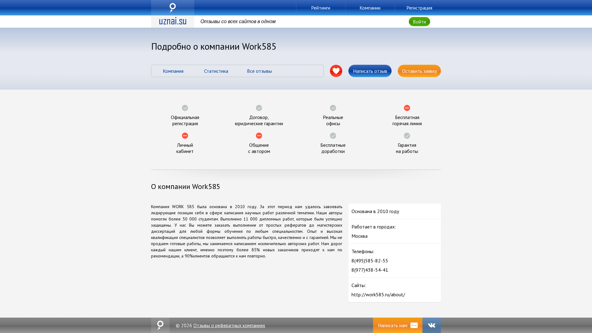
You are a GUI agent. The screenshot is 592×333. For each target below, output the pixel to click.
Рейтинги (320, 8)
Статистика (216, 71)
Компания (173, 71)
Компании (370, 8)
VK (431, 325)
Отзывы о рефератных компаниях (229, 325)
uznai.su (172, 7)
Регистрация (419, 8)
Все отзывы (259, 71)
